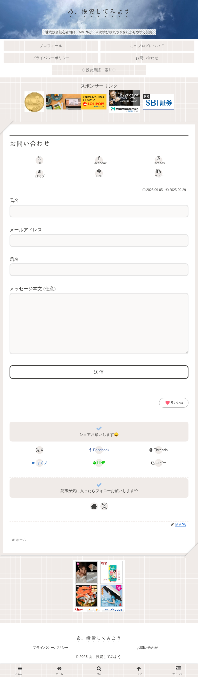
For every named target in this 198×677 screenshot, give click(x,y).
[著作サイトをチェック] (94, 506)
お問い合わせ (147, 647)
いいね (174, 403)
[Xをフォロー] (104, 506)
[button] (158, 173)
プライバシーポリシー (50, 647)
